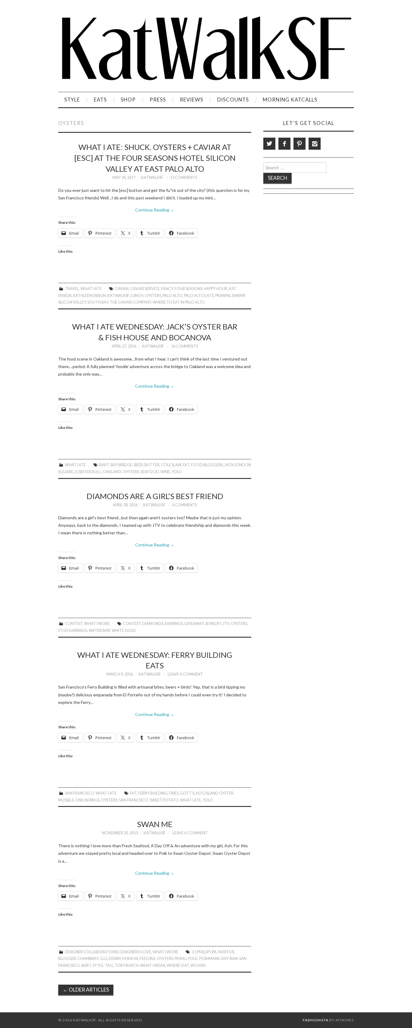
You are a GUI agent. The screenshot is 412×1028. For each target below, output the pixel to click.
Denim (115, 958)
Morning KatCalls (290, 99)
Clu (103, 958)
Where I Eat (178, 965)
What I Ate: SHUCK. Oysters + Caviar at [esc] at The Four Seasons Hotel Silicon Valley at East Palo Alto (155, 157)
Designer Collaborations (91, 952)
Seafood (150, 472)
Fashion (130, 958)
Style (72, 99)
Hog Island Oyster (214, 793)
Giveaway (194, 623)
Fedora (147, 958)
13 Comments (183, 177)
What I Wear (152, 965)
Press (158, 99)
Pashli (180, 958)
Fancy (167, 288)
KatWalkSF (152, 177)
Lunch (137, 295)
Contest (74, 623)
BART (104, 465)
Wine (165, 472)
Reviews (191, 99)
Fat (186, 465)
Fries (174, 793)
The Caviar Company (130, 302)
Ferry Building (153, 793)
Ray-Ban (229, 958)
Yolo (177, 472)
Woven (198, 965)
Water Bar (99, 630)
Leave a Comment (185, 674)
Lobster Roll (88, 472)
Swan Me (155, 824)
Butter (152, 465)
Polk (193, 958)
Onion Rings (87, 800)
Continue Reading (154, 209)
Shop (128, 99)
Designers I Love (135, 952)
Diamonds (152, 623)
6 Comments (184, 505)
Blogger (67, 958)
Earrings (174, 623)
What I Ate (91, 288)
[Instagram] (315, 144)
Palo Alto (172, 295)
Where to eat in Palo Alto (179, 302)
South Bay (97, 302)
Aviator (226, 952)
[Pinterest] (299, 144)
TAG (109, 965)
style (98, 965)
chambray (88, 958)
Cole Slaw (171, 465)
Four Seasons (188, 288)
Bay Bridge (121, 465)
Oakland (112, 472)
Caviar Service (145, 288)
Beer (138, 465)
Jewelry (213, 623)
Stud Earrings (72, 630)
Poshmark (209, 958)
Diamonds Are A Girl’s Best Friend (155, 496)
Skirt (86, 965)
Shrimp (238, 295)
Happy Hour (215, 288)
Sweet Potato (164, 800)
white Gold (124, 630)
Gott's (187, 793)
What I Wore (97, 623)
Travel (72, 288)
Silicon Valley (72, 302)
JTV (226, 623)
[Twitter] (269, 144)
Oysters (153, 295)
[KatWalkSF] (206, 48)
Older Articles (86, 989)
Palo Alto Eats (199, 295)
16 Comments (184, 346)
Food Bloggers (207, 465)
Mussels (66, 800)
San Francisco (79, 793)
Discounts (233, 99)
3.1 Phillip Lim (204, 952)
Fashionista (315, 1020)
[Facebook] (284, 144)
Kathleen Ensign (89, 295)
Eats (100, 99)
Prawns (222, 295)
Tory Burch (127, 965)
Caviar (122, 288)
